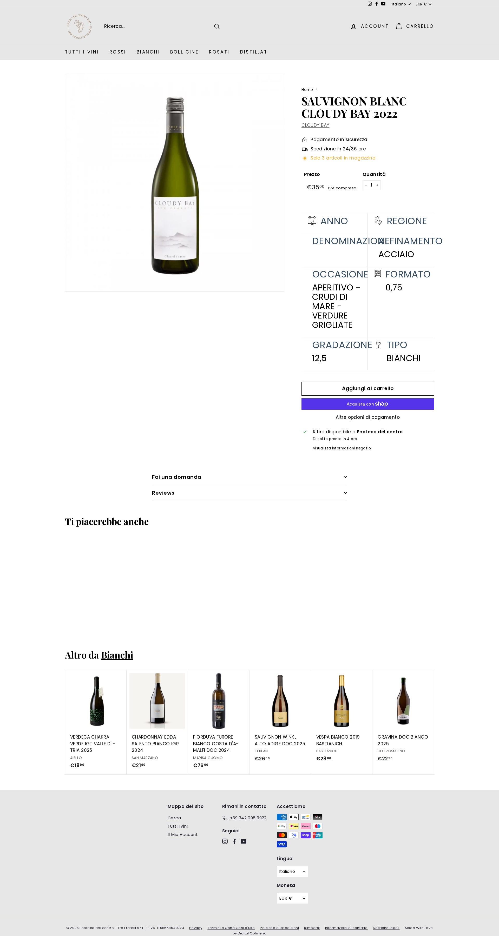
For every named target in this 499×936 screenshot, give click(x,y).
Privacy (195, 927)
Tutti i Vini (82, 52)
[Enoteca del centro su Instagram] (225, 841)
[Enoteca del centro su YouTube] (243, 841)
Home (307, 89)
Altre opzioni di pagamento (368, 417)
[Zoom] (174, 182)
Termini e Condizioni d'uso (231, 927)
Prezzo (312, 174)
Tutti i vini (178, 826)
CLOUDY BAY (315, 125)
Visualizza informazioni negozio (342, 448)
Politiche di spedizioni (279, 927)
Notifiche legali (386, 927)
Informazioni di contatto (346, 927)
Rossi (117, 52)
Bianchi (148, 52)
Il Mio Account (183, 835)
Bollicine (184, 52)
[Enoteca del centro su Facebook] (234, 841)
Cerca (174, 818)
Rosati (219, 52)
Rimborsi (312, 927)
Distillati (255, 52)
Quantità (374, 174)
